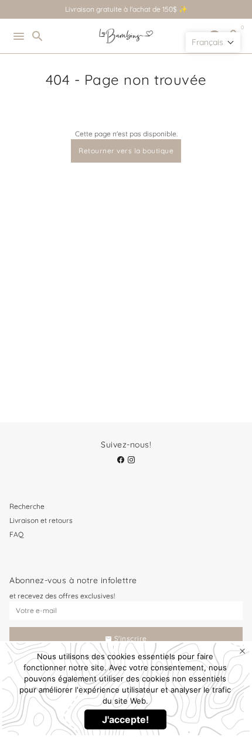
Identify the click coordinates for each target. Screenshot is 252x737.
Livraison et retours (41, 520)
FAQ (16, 534)
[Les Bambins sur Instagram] (131, 460)
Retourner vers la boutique (126, 150)
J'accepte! (125, 719)
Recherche (27, 506)
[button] (213, 42)
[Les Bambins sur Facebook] (120, 460)
